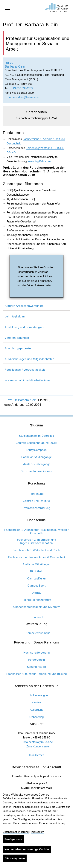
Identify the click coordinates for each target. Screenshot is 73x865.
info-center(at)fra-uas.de (38, 742)
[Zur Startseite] (56, 7)
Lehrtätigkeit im (15, 316)
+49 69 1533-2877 (22, 88)
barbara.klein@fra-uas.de (23, 97)
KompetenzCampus (38, 633)
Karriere (36, 702)
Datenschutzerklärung (16, 831)
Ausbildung (36, 709)
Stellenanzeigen (38, 695)
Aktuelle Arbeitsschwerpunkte (24, 305)
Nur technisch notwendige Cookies (27, 849)
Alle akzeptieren (14, 858)
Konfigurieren (13, 839)
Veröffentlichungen (17, 337)
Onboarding (36, 717)
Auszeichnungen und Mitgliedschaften (29, 359)
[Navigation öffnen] (7, 9)
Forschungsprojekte (18, 348)
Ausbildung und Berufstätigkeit (24, 327)
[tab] (36, 305)
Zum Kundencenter (38, 746)
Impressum (37, 831)
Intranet (38, 617)
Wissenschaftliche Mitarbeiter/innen (28, 380)
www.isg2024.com (39, 161)
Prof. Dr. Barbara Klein (21, 400)
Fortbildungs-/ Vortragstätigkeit (25, 369)
